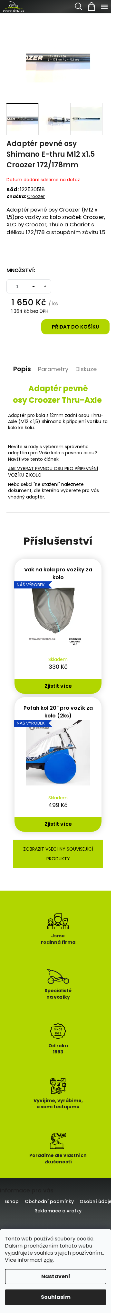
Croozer (36, 196)
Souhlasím (56, 1297)
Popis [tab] (22, 368)
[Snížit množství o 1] (33, 286)
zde (48, 1260)
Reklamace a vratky (58, 1211)
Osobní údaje (95, 1201)
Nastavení (55, 1276)
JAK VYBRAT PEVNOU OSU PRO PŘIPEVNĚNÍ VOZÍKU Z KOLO (53, 471)
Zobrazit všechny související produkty (58, 854)
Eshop (12, 1201)
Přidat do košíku (75, 326)
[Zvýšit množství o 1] (45, 286)
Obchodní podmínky (49, 1201)
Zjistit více (58, 686)
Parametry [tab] (53, 369)
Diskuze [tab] (86, 369)
